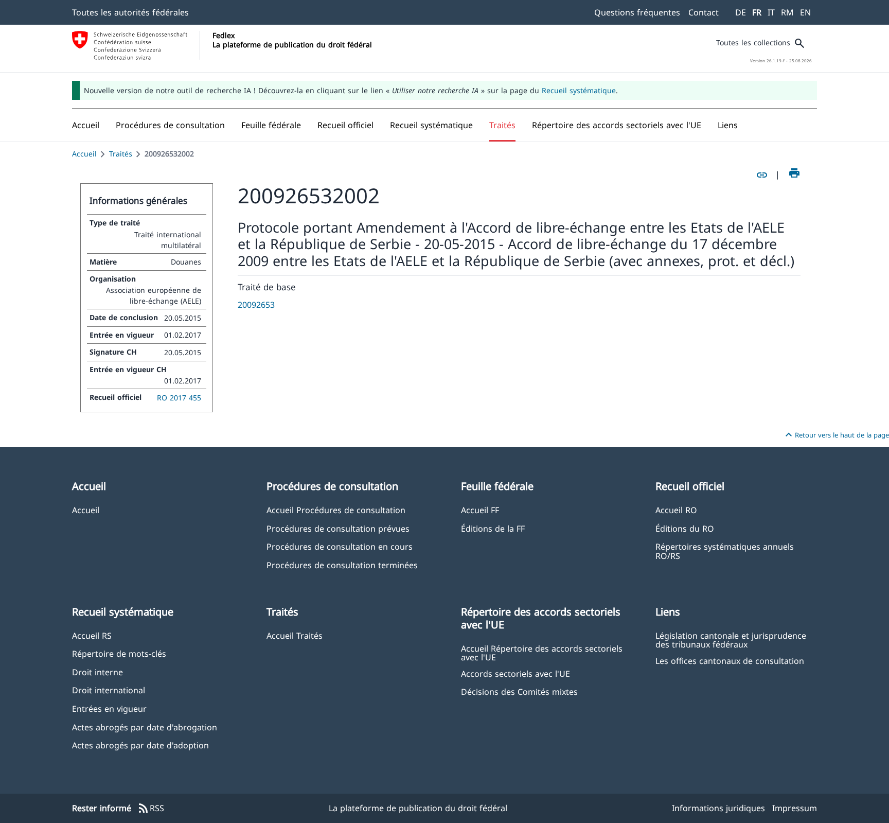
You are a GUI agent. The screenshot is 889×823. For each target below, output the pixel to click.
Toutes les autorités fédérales (130, 12)
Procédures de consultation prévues (338, 528)
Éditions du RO (684, 528)
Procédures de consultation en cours (339, 546)
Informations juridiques (718, 808)
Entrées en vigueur (109, 708)
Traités (120, 154)
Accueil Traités (294, 635)
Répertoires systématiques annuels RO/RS (724, 551)
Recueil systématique (579, 90)
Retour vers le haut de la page (836, 435)
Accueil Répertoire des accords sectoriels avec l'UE (542, 652)
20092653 (256, 304)
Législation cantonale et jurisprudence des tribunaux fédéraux (730, 640)
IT (771, 12)
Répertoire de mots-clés (119, 653)
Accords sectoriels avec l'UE (515, 673)
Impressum (794, 808)
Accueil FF (480, 509)
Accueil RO (676, 509)
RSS (150, 808)
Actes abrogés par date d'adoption (140, 745)
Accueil (84, 154)
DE (740, 12)
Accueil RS (92, 635)
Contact (703, 12)
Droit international (108, 690)
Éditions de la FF (493, 528)
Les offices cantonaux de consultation (729, 660)
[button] (170, 125)
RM (787, 12)
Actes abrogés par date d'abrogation (144, 727)
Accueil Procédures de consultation (335, 509)
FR (756, 12)
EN (805, 12)
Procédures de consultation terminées (342, 564)
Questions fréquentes (637, 12)
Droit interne (97, 672)
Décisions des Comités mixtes (519, 691)
